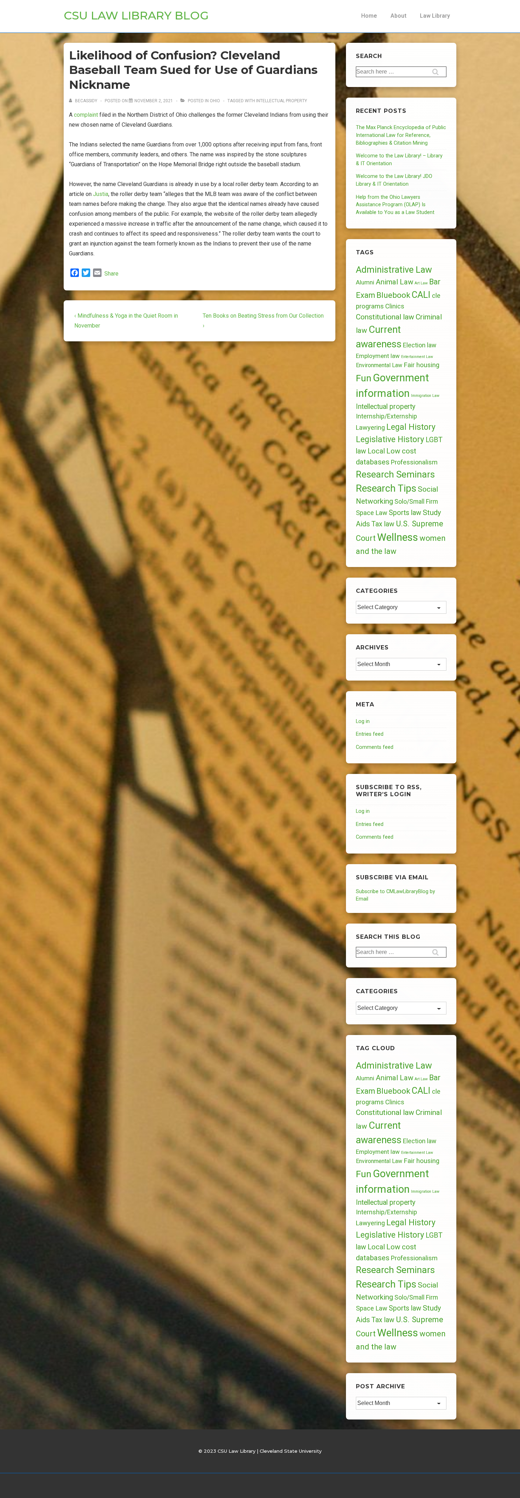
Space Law (371, 512)
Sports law (405, 513)
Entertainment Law (417, 356)
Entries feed (369, 734)
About (398, 15)
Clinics (394, 306)
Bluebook (393, 295)
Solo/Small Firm (416, 501)
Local (376, 451)
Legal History (410, 427)
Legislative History (390, 439)
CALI (421, 294)
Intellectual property (281, 100)
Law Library (435, 15)
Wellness (397, 537)
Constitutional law (385, 317)
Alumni (365, 282)
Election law (419, 345)
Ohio (215, 100)
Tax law (382, 524)
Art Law (421, 283)
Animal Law (394, 282)
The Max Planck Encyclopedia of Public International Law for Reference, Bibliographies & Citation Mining (401, 135)
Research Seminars (395, 474)
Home (369, 15)
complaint (86, 114)
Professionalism (414, 462)
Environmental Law (379, 365)
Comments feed (374, 747)
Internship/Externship (386, 416)
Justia (100, 194)
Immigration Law (425, 395)
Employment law (378, 355)
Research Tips (386, 488)
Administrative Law (394, 269)
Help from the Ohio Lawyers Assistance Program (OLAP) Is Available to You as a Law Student (395, 204)
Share (111, 273)
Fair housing (421, 365)
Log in (363, 721)
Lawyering (370, 427)
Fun (363, 377)
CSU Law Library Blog (136, 15)
